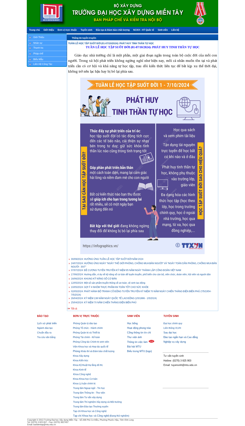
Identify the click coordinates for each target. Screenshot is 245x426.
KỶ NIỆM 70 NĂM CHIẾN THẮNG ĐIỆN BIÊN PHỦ (103, 302)
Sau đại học (170, 332)
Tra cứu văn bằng (46, 337)
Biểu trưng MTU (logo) (139, 351)
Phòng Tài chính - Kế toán (86, 337)
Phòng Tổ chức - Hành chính (87, 328)
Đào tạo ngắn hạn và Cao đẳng (180, 337)
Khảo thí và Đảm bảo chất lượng (93, 351)
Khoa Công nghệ (82, 374)
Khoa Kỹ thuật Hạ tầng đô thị (87, 365)
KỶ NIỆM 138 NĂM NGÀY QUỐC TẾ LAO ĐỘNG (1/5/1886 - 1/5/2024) (114, 298)
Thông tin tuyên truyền (84, 38)
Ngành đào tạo (45, 328)
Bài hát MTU (134, 346)
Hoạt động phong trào (139, 328)
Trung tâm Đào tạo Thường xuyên (90, 406)
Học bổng (132, 323)
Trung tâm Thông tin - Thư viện (89, 392)
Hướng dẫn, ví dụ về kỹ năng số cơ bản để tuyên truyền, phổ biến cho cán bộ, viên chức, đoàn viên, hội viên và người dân (141, 274)
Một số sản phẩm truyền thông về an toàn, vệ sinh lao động (108, 283)
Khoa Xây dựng (80, 356)
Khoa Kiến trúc (80, 360)
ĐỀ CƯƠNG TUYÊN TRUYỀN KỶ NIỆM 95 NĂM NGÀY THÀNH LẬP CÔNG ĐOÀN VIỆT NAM (126, 270)
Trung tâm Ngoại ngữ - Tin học (89, 388)
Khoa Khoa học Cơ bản (84, 379)
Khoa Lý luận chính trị (84, 383)
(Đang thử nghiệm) (101, 415)
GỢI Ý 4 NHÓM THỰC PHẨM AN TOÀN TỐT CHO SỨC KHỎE (110, 287)
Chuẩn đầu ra (44, 332)
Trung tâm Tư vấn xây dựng (87, 397)
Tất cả (74, 308)
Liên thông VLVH (172, 328)
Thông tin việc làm (137, 342)
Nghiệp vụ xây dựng (174, 341)
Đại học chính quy (172, 323)
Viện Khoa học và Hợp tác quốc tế (90, 346)
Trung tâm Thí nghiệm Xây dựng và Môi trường (97, 402)
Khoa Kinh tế (79, 369)
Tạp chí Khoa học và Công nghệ (90, 411)
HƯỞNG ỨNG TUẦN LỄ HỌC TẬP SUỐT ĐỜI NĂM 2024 (107, 259)
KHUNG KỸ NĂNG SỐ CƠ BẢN (94, 278)
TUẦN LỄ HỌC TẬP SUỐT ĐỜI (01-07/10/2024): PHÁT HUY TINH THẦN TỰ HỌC (111, 43)
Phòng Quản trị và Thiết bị (86, 332)
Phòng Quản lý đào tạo (85, 323)
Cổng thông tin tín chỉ (139, 332)
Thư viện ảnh (134, 337)
